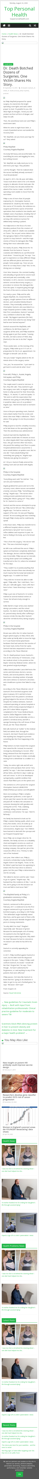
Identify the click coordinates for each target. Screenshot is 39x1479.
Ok (19, 1474)
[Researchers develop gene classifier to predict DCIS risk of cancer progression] (19, 1075)
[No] (36, 1469)
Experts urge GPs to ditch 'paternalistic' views (17, 1235)
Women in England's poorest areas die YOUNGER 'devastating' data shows (19, 1129)
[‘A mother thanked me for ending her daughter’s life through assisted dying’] (19, 1180)
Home (4, 34)
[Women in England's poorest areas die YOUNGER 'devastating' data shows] (19, 1108)
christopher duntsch (27, 88)
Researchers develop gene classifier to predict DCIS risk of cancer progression (19, 1097)
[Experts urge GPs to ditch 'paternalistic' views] (19, 1214)
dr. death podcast (13, 91)
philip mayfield (24, 91)
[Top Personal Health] (4, 25)
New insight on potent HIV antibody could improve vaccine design (17, 1065)
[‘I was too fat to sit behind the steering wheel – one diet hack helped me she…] (19, 1146)
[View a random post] (34, 25)
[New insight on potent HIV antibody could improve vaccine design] (19, 1043)
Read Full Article (15, 993)
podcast (5, 93)
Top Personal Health (19, 11)
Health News (13, 34)
